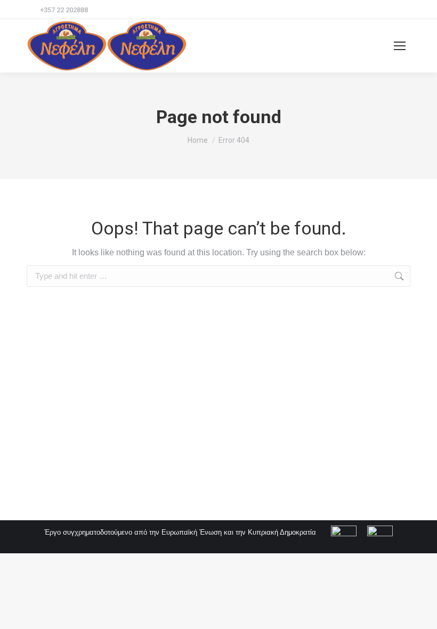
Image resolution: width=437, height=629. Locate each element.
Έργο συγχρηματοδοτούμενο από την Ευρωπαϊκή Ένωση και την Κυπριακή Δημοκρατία (181, 532)
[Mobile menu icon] (399, 46)
